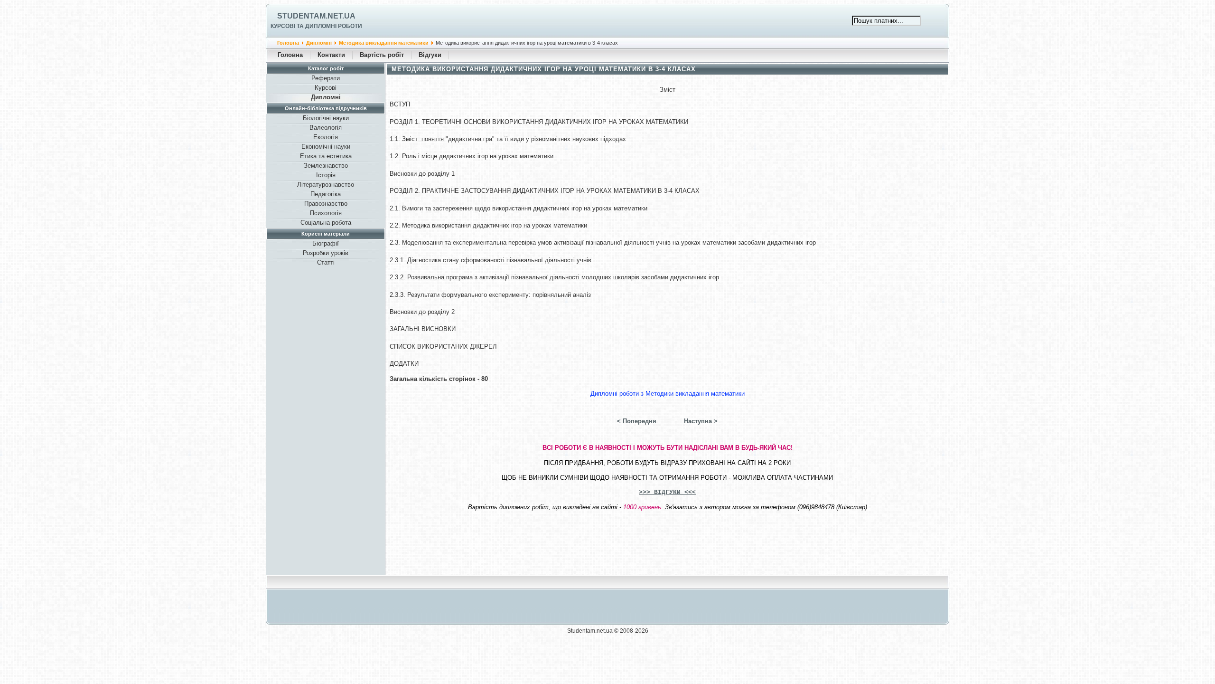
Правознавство (325, 203)
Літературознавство (325, 184)
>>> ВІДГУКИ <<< (667, 492)
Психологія (326, 213)
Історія (326, 175)
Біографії (325, 243)
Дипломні (319, 43)
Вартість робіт (382, 54)
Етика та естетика (326, 156)
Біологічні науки (326, 118)
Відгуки (430, 54)
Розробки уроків (325, 252)
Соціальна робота (325, 222)
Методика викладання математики (384, 43)
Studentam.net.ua (316, 16)
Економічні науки (325, 146)
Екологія (325, 137)
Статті (326, 262)
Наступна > (701, 421)
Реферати (325, 78)
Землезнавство (326, 165)
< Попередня (636, 421)
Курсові (325, 87)
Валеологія (325, 127)
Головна (288, 43)
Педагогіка (325, 194)
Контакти (331, 54)
